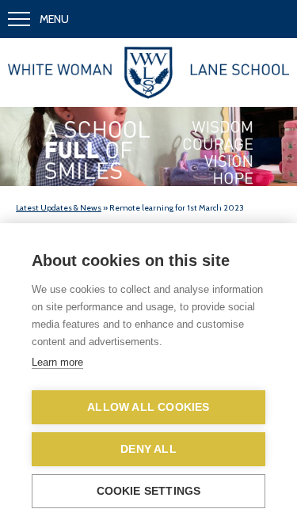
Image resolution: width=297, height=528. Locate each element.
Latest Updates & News (58, 208)
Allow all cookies (148, 407)
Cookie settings (149, 491)
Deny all (148, 449)
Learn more (57, 362)
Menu (54, 19)
